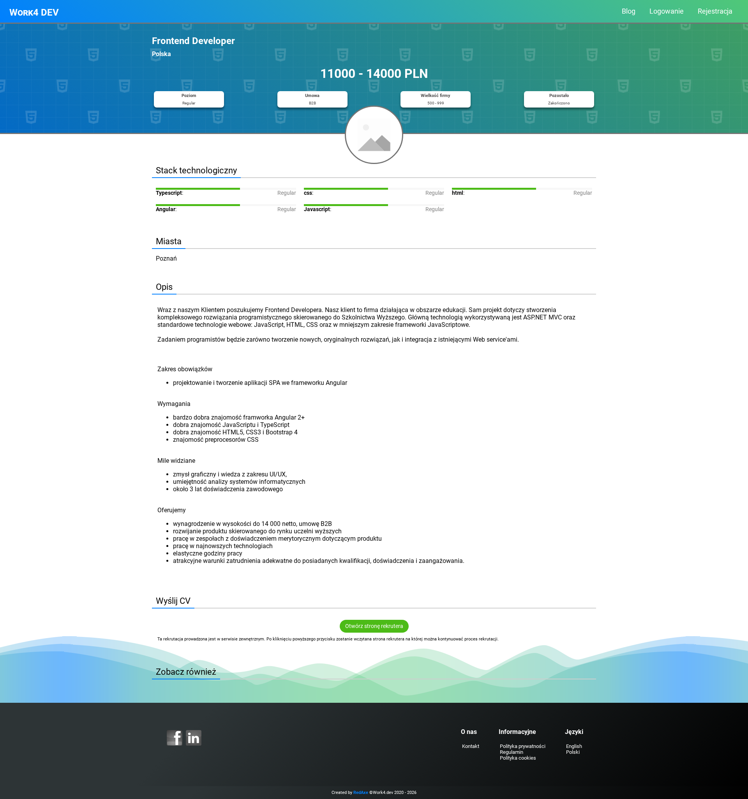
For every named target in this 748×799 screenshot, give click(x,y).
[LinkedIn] (193, 738)
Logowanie (666, 11)
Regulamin (511, 752)
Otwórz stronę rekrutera (374, 626)
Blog (628, 11)
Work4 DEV (34, 12)
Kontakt (470, 746)
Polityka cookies (518, 758)
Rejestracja (715, 11)
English (574, 746)
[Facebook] (174, 738)
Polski (573, 752)
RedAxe (360, 792)
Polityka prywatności (522, 746)
